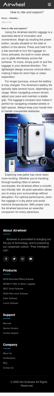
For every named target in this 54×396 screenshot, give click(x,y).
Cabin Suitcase (10, 298)
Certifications (9, 357)
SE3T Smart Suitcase (13, 288)
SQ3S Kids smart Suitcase (15, 293)
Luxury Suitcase (10, 302)
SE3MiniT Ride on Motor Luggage (19, 283)
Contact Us (8, 367)
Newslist (13, 18)
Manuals (7, 323)
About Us (7, 353)
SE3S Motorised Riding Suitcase (18, 278)
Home (4, 18)
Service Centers (10, 328)
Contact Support (10, 332)
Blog (5, 362)
